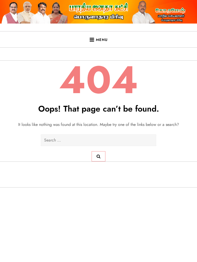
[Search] (98, 156)
